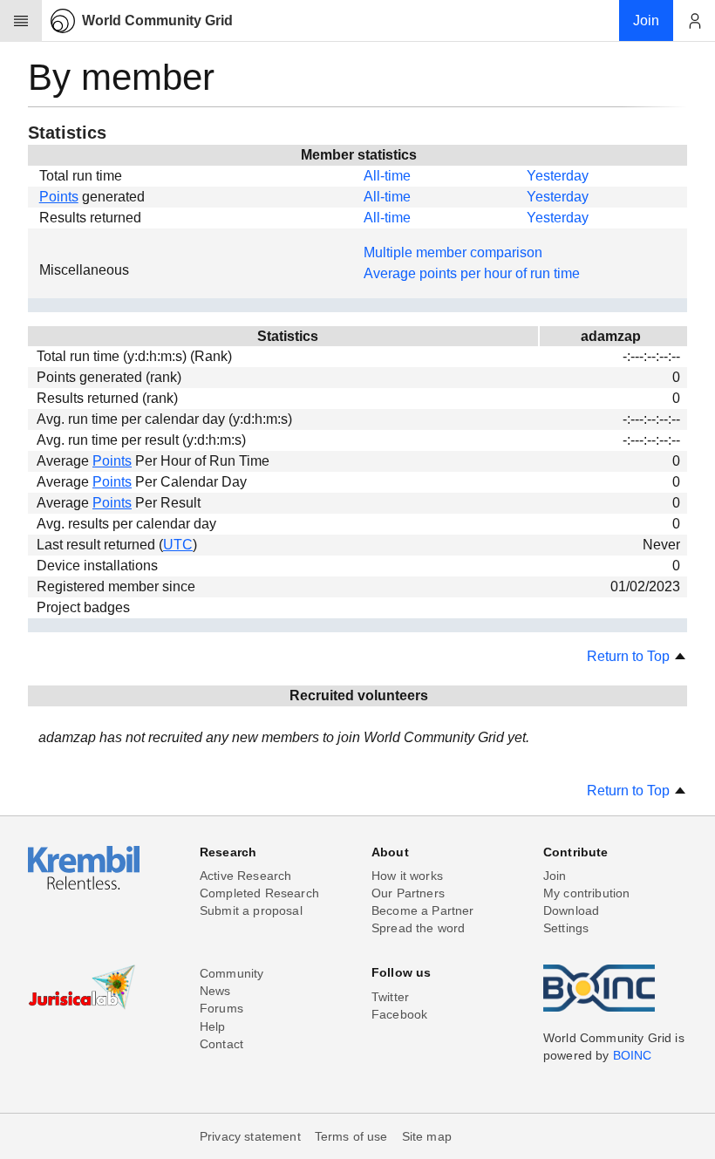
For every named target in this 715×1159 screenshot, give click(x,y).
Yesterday (558, 175)
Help (213, 1026)
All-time (387, 175)
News (215, 991)
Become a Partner (422, 910)
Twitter (390, 997)
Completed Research (259, 893)
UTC (178, 544)
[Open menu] (21, 21)
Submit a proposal (251, 910)
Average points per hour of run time (472, 273)
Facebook (399, 1014)
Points (58, 196)
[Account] (694, 21)
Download (571, 910)
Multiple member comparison (453, 252)
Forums (221, 1008)
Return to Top (630, 656)
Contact (221, 1044)
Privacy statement (250, 1136)
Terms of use (351, 1136)
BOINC (632, 1055)
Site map (427, 1136)
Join (555, 876)
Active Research (245, 876)
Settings (566, 928)
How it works (407, 876)
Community (231, 973)
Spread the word (418, 928)
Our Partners (408, 893)
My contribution (586, 893)
